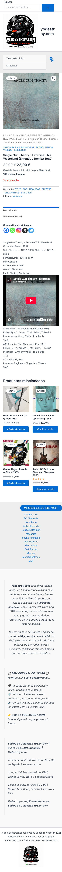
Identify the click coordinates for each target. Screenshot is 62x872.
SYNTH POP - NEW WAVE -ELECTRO (23, 147)
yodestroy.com (48, 31)
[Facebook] (6, 230)
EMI (31, 560)
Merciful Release (31, 557)
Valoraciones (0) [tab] (12, 216)
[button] (53, 78)
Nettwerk (17, 196)
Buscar (8, 1)
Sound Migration (31, 537)
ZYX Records (31, 514)
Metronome (31, 545)
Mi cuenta (11, 65)
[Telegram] (31, 230)
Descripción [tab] (10, 210)
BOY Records (31, 518)
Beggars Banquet (31, 529)
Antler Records (31, 526)
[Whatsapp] (12, 230)
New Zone (31, 522)
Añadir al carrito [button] (16, 429)
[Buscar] (48, 8)
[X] (25, 230)
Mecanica (31, 533)
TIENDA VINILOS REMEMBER (25, 135)
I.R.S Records (31, 541)
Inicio (5, 135)
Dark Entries (31, 549)
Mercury (31, 553)
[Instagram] (18, 230)
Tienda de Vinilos (15, 58)
